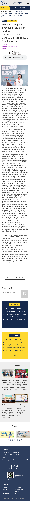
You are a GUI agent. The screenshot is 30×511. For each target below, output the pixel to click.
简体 (10, 454)
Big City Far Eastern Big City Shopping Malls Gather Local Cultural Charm (14, 345)
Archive (4, 491)
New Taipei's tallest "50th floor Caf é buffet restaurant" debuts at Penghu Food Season (16, 314)
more (15, 324)
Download (18, 487)
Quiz (16, 493)
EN (19, 3)
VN (22, 3)
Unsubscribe (16, 452)
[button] (9, 440)
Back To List (19, 277)
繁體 (4, 454)
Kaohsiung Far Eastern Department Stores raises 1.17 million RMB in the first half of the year (16, 348)
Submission (18, 491)
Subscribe (6, 452)
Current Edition (19, 489)
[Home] (1, 11)
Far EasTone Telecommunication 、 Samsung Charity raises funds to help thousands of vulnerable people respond (21, 410)
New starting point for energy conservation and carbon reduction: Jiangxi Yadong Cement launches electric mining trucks (21, 385)
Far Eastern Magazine (15, 469)
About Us (4, 487)
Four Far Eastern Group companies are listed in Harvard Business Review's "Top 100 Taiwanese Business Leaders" (16, 309)
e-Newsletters (5, 493)
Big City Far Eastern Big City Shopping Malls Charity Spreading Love (15, 342)
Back (8, 277)
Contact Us (5, 489)
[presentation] (11, 7)
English (17, 454)
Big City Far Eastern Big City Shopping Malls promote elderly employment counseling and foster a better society (8, 385)
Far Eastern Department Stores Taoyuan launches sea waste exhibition (14, 350)
